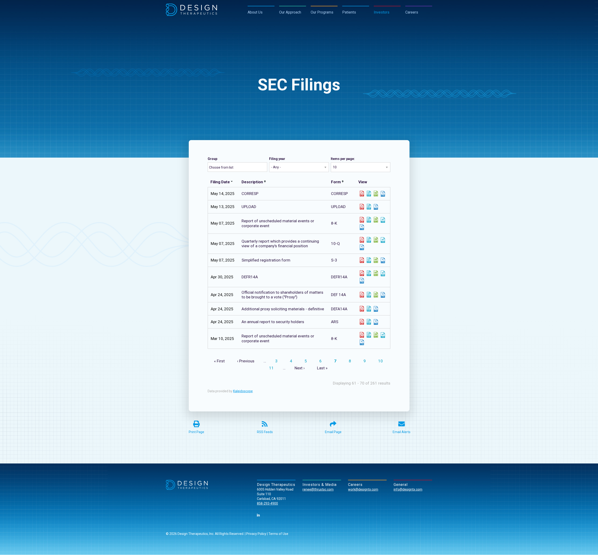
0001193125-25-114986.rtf (368, 260)
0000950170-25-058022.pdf (361, 308)
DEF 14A (338, 294)
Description (252, 182)
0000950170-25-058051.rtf (368, 321)
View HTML (382, 193)
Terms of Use (278, 534)
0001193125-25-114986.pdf (361, 260)
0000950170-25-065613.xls (375, 219)
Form (336, 182)
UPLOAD (338, 206)
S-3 (334, 260)
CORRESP (339, 193)
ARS (334, 321)
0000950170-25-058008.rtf (368, 294)
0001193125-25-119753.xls (375, 193)
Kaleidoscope (243, 391)
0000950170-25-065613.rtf (368, 219)
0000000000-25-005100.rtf (368, 206)
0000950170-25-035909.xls (375, 334)
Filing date (220, 182)
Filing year (277, 159)
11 (273, 368)
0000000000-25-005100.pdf (361, 206)
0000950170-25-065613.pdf (361, 219)
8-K (334, 223)
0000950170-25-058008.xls (375, 294)
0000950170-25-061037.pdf (361, 273)
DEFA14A (339, 309)
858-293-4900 (267, 503)
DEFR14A (339, 277)
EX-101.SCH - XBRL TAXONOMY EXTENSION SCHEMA (382, 219)
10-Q (335, 243)
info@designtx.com (408, 489)
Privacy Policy (256, 534)
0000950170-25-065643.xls (375, 239)
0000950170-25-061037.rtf (368, 273)
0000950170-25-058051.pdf (361, 321)
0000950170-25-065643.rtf (368, 239)
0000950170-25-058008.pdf (361, 294)
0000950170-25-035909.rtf (368, 334)
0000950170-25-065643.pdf (361, 239)
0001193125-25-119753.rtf (368, 193)
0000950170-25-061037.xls (375, 273)
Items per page (342, 159)
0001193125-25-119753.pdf (361, 193)
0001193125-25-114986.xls (375, 260)
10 (382, 361)
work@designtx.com (363, 489)
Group (212, 159)
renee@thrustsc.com (318, 489)
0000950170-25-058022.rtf (368, 308)
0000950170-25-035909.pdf (361, 334)
